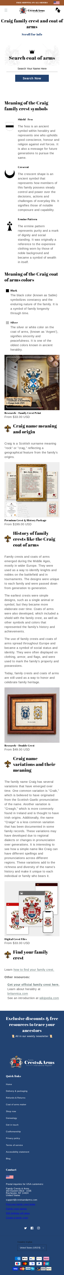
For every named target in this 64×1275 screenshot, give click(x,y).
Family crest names (16, 1208)
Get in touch (12, 1125)
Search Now (32, 78)
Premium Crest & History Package (25, 520)
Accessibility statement (17, 1152)
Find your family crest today (20, 1204)
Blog (8, 1158)
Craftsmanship (13, 1131)
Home (9, 1084)
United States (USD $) (30, 1248)
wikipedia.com (49, 998)
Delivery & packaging (17, 1091)
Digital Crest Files (15, 939)
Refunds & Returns (15, 1098)
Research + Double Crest (19, 745)
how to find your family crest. (34, 969)
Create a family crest (17, 1217)
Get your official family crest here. (33, 984)
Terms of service (14, 1145)
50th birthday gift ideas (18, 1213)
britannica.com (17, 993)
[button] (6, 10)
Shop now (11, 1111)
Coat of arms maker (16, 1104)
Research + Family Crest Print (22, 413)
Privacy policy (13, 1138)
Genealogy (11, 1118)
